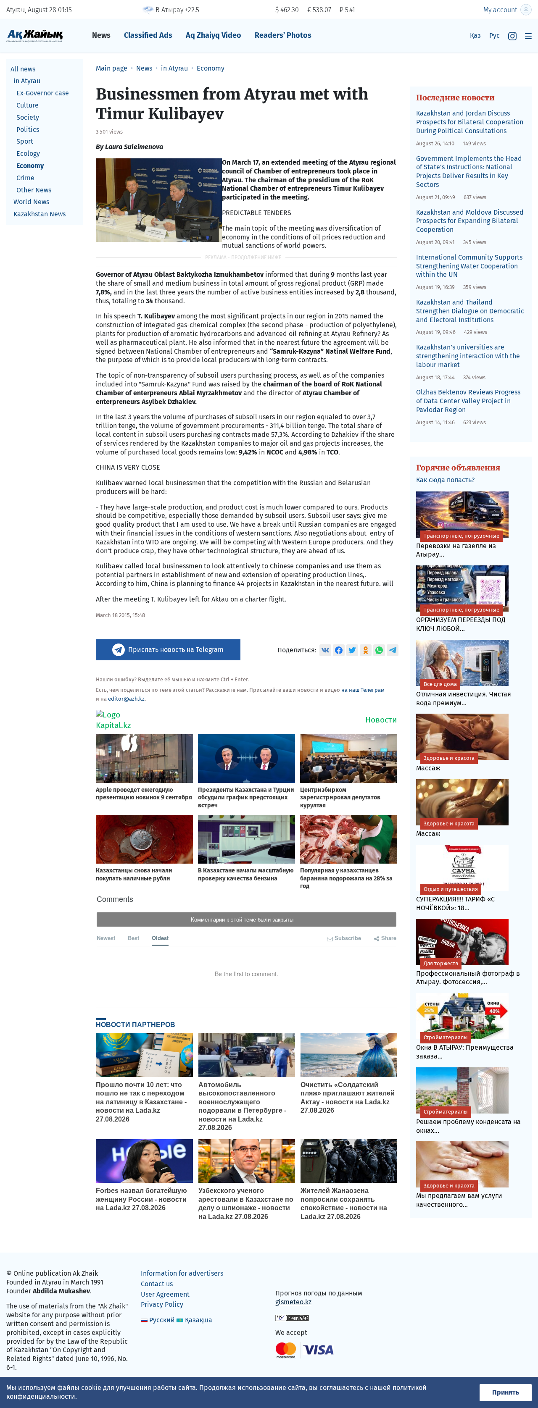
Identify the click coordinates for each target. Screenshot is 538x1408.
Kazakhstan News (39, 214)
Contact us (157, 1284)
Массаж (445, 763)
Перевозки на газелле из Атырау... (457, 546)
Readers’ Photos (283, 35)
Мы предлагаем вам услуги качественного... (459, 1195)
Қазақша (198, 1320)
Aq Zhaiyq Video (213, 35)
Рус (494, 35)
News (101, 35)
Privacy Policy (162, 1304)
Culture (27, 105)
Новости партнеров (135, 1024)
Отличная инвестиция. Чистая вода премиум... (463, 694)
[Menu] (528, 36)
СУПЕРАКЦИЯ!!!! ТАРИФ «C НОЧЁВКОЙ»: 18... (455, 899)
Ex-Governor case (42, 93)
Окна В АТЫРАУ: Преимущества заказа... (465, 1047)
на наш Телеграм (363, 690)
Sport (24, 142)
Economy (30, 166)
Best (133, 938)
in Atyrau (26, 81)
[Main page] (34, 35)
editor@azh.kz (126, 699)
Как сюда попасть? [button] (445, 480)
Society (27, 117)
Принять (505, 1392)
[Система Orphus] (292, 1317)
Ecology (28, 154)
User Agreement (165, 1294)
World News (31, 202)
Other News (33, 190)
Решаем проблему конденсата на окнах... (468, 1122)
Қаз (475, 35)
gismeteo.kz (293, 1302)
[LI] (293, 1275)
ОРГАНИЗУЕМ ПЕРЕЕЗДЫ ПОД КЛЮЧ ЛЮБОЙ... (461, 620)
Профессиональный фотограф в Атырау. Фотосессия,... (468, 973)
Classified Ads (148, 35)
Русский (162, 1320)
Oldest (160, 938)
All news (23, 69)
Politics (27, 130)
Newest (106, 938)
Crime (25, 178)
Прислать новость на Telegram (176, 650)
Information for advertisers (182, 1273)
